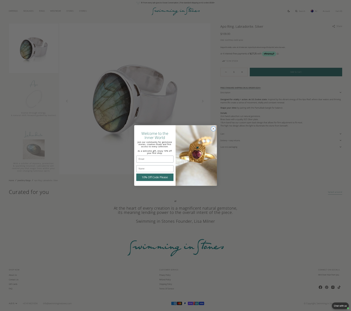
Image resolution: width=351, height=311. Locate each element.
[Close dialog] (213, 128)
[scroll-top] (345, 305)
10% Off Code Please (155, 177)
